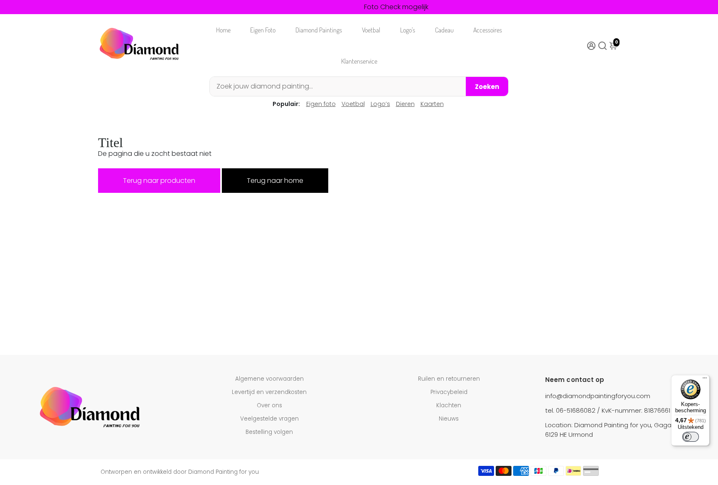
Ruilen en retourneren (449, 379)
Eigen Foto (262, 30)
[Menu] (705, 380)
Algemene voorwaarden (269, 379)
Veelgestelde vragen (269, 419)
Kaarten (432, 104)
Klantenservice (359, 61)
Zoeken (487, 86)
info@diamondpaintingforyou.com (597, 395)
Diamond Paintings (318, 30)
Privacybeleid (448, 392)
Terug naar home (275, 180)
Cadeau (444, 30)
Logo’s (407, 30)
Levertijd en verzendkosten (269, 392)
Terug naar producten (159, 180)
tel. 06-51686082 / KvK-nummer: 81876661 (607, 410)
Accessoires (487, 30)
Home (223, 30)
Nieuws (449, 419)
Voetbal (371, 30)
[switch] (690, 437)
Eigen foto (321, 104)
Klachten (448, 405)
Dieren (405, 104)
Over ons (269, 405)
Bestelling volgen (269, 432)
